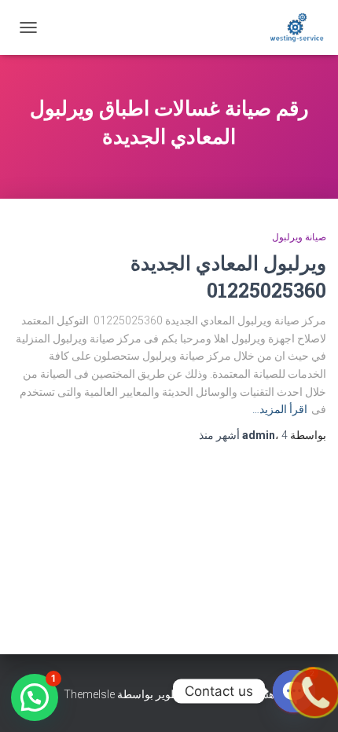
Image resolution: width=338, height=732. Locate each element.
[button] (34, 697)
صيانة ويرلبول (299, 237)
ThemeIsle (89, 694)
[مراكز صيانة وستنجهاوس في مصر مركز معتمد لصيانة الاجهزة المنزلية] (290, 27)
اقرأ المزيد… (279, 409)
